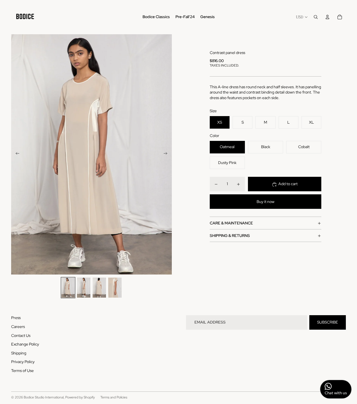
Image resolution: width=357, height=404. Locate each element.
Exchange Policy (25, 344)
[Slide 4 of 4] (115, 288)
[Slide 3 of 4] (99, 288)
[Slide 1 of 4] (68, 288)
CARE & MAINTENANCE (231, 223)
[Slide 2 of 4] (83, 288)
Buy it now (265, 201)
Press (16, 317)
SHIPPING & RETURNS (230, 235)
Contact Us (20, 335)
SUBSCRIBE (327, 322)
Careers (18, 326)
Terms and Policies (113, 397)
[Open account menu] (327, 17)
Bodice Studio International (44, 397)
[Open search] (316, 17)
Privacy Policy (23, 361)
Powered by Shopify (80, 397)
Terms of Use (22, 370)
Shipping (18, 353)
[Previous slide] (15, 154)
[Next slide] (167, 154)
